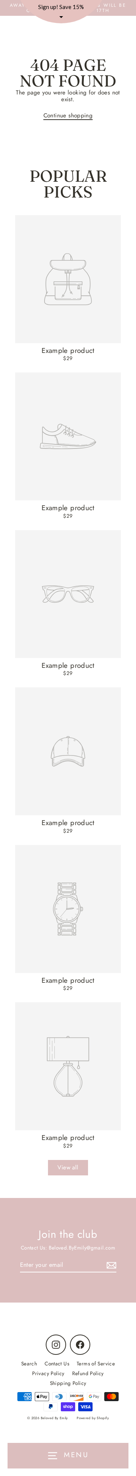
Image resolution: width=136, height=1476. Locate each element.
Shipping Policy (68, 1383)
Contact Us (57, 1363)
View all (67, 1167)
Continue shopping (68, 115)
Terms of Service (96, 1363)
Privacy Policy (48, 1373)
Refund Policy (88, 1373)
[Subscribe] (110, 1265)
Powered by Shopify (93, 1417)
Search (29, 1363)
